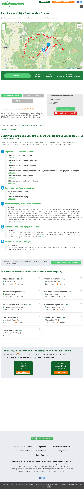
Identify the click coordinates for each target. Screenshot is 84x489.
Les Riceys (34, 18)
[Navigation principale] (81, 6)
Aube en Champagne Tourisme (69, 76)
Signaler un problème (8, 129)
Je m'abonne (23, 372)
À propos (44, 2)
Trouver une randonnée (23, 447)
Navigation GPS (33, 95)
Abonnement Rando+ (22, 451)
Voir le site (11, 157)
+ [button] (4, 25)
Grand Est (22, 18)
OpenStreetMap (72, 68)
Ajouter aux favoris (11, 95)
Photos (10, 222)
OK (49, 487)
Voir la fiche (17, 76)
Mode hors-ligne (22, 101)
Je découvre (65, 109)
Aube (28, 18)
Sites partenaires (63, 451)
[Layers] (79, 26)
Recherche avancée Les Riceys (67, 262)
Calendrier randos (43, 451)
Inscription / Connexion (61, 447)
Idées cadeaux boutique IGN (65, 113)
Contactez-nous (42, 455)
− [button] (4, 28)
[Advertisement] (42, 86)
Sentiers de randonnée (11, 18)
